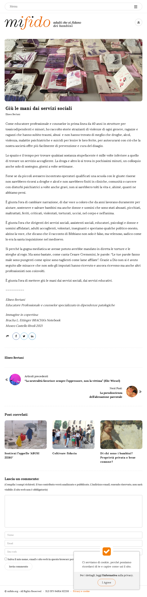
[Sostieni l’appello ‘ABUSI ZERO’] (26, 434)
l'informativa (109, 575)
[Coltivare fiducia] (73, 434)
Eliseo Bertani (13, 114)
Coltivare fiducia (64, 453)
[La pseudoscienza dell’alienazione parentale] (132, 391)
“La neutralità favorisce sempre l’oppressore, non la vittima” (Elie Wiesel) (72, 381)
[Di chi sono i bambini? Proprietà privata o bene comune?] (121, 434)
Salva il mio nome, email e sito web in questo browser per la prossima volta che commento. (60, 559)
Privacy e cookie (81, 591)
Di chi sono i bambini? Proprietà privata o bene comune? (118, 457)
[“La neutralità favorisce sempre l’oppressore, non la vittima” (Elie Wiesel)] (15, 379)
